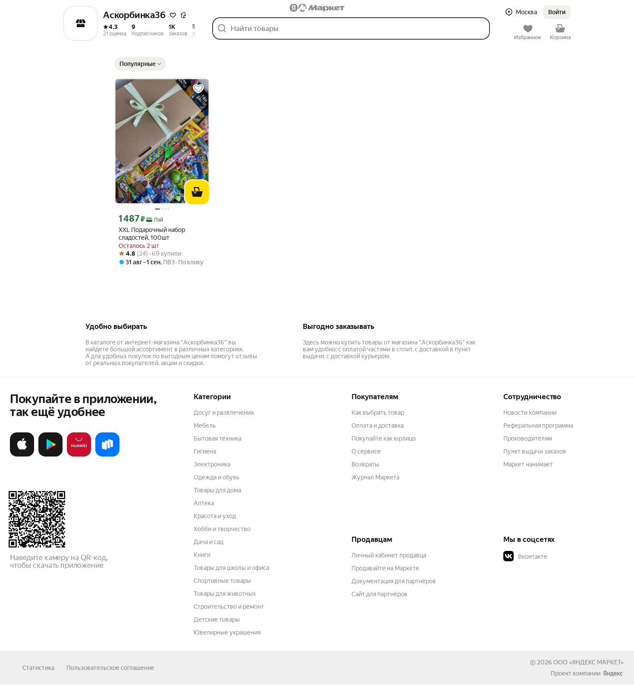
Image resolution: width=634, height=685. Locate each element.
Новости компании (529, 412)
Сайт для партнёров (380, 594)
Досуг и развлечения (224, 412)
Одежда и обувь (216, 477)
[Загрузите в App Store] (22, 455)
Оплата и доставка (378, 425)
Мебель (205, 425)
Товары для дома (217, 490)
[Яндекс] (613, 673)
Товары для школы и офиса (231, 567)
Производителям (527, 438)
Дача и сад (208, 541)
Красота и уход (215, 516)
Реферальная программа (538, 425)
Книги (202, 554)
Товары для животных (225, 593)
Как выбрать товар (378, 412)
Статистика (38, 667)
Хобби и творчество (222, 528)
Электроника (212, 464)
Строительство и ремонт (229, 606)
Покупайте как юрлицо (384, 438)
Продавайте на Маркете (385, 568)
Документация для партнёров (394, 581)
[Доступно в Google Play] (50, 455)
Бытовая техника (218, 438)
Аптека (204, 503)
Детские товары (217, 619)
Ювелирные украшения (227, 632)
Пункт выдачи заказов (534, 451)
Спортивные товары (222, 580)
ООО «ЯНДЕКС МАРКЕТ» (588, 662)
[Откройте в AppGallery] (79, 455)
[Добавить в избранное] (198, 89)
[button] (172, 15)
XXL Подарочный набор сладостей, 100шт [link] (152, 233)
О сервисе (366, 451)
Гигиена (205, 451)
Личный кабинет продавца (389, 555)
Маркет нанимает (528, 464)
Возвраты (365, 464)
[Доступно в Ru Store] (107, 455)
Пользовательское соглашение (110, 667)
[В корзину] (197, 192)
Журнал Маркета (375, 477)
